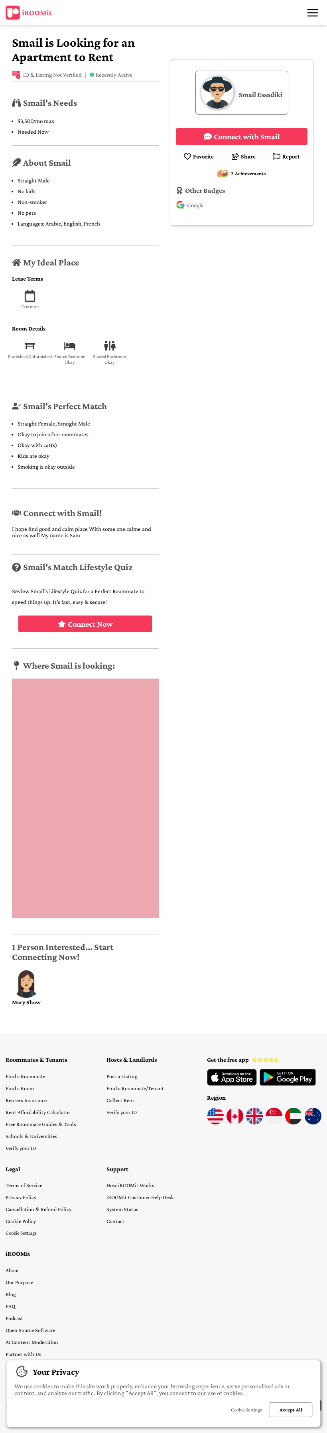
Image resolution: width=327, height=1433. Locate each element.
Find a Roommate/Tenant (135, 1088)
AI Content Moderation (32, 1342)
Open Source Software (30, 1330)
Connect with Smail (247, 136)
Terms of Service (24, 1185)
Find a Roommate (25, 1076)
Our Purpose (19, 1282)
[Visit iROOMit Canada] (235, 1122)
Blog (11, 1294)
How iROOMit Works (130, 1185)
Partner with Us (23, 1354)
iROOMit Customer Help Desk (140, 1197)
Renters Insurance (26, 1100)
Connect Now (90, 624)
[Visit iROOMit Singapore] (274, 1122)
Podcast (14, 1318)
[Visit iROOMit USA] (215, 1122)
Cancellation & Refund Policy (38, 1209)
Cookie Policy (21, 1221)
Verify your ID (21, 1148)
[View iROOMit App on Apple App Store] (232, 1084)
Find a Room (20, 1088)
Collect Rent (120, 1100)
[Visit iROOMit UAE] (293, 1122)
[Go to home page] (29, 13)
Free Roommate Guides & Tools (41, 1124)
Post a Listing (122, 1076)
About (12, 1270)
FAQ (10, 1306)
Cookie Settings (21, 1233)
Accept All (291, 1410)
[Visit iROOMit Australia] (313, 1122)
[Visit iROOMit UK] (254, 1122)
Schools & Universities (31, 1136)
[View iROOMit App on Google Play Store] (288, 1084)
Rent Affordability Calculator (38, 1112)
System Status (122, 1209)
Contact (115, 1221)
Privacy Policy (21, 1197)
